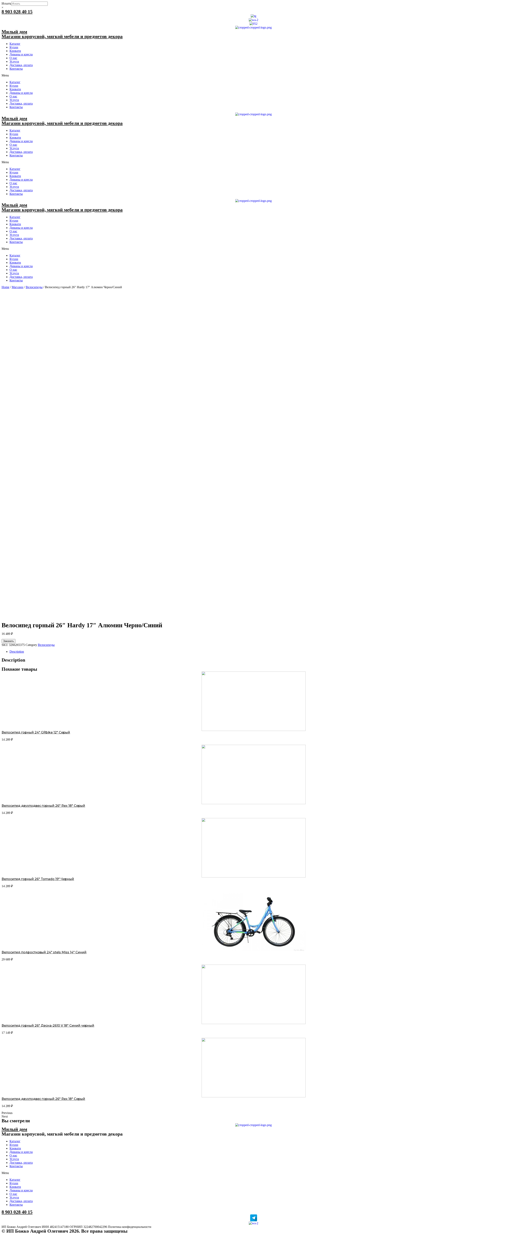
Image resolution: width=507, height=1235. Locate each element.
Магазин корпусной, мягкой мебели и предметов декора (62, 36)
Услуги (14, 61)
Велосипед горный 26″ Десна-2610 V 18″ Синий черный (48, 1025)
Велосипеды (34, 287)
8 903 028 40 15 (17, 11)
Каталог (15, 43)
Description (17, 651)
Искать (6, 3)
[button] (253, 75)
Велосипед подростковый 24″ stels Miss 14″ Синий (44, 952)
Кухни (14, 47)
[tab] (257, 651)
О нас (13, 58)
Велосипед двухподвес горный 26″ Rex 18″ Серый (43, 806)
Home (5, 287)
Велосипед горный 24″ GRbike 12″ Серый (36, 732)
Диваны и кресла (21, 54)
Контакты (16, 68)
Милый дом (14, 31)
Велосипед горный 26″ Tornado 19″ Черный (38, 879)
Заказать (8, 641)
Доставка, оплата (21, 65)
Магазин (17, 287)
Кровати (15, 50)
